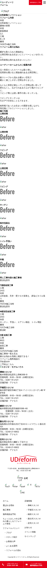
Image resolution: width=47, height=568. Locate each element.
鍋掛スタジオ (33, 514)
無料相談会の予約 (36, 564)
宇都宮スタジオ (34, 510)
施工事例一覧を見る (9, 353)
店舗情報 (28, 501)
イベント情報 (30, 532)
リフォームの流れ (13, 550)
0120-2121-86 (12, 564)
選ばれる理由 (8, 505)
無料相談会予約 (9, 514)
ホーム (5, 501)
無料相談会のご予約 (35, 2)
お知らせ (28, 527)
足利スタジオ (33, 523)
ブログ (9, 532)
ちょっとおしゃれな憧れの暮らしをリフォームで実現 (12, 521)
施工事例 (6, 510)
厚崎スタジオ (33, 505)
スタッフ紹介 (11, 537)
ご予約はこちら (7, 364)
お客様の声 (10, 541)
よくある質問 (11, 546)
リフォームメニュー (11, 528)
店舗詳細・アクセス (9, 382)
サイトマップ (30, 536)
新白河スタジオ (34, 519)
